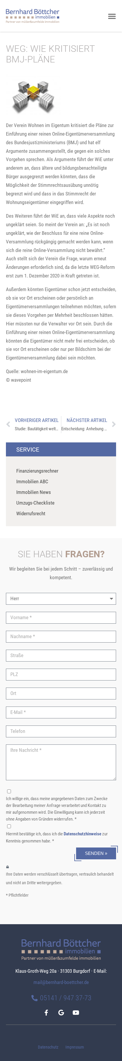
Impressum (74, 1047)
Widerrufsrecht (30, 513)
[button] (112, 16)
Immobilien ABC (32, 481)
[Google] (61, 1013)
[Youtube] (76, 1013)
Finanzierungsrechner (37, 471)
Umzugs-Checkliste (35, 503)
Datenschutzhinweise (82, 834)
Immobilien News (33, 492)
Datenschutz (48, 1047)
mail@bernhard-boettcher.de (61, 982)
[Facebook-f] (46, 1013)
